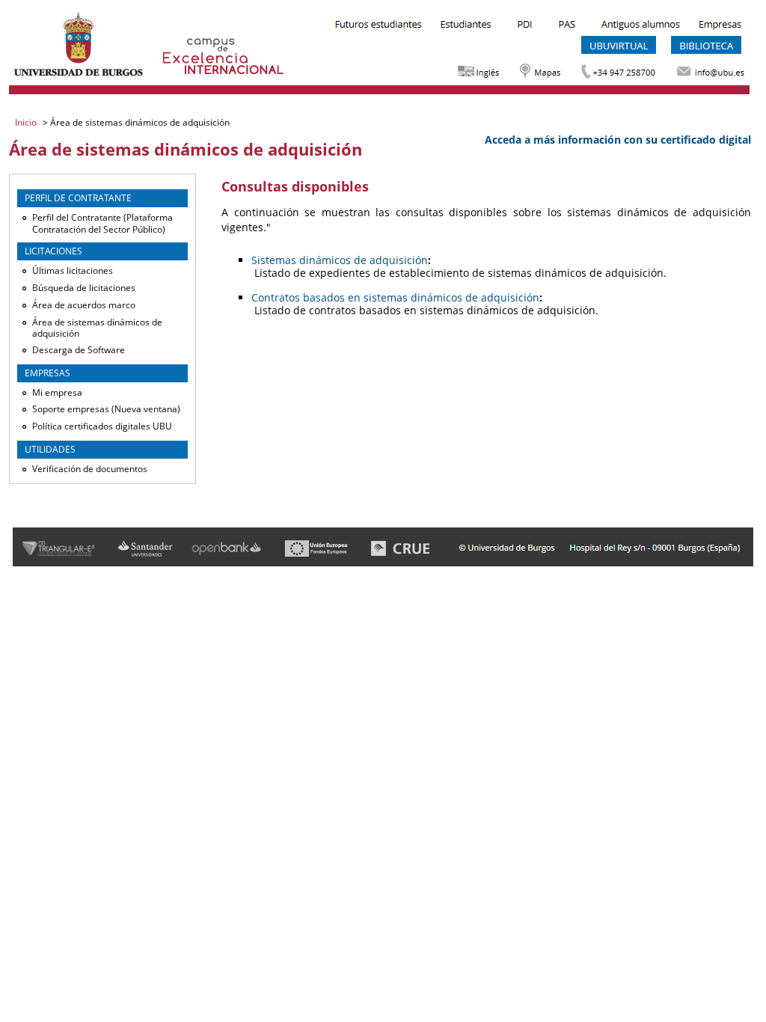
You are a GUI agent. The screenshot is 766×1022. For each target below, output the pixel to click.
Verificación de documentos (89, 468)
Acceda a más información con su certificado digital (618, 139)
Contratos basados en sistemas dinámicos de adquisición (395, 297)
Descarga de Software (78, 349)
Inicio (27, 122)
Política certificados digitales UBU (102, 426)
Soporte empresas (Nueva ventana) (106, 409)
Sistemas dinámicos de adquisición (339, 260)
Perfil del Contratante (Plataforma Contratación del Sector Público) (102, 223)
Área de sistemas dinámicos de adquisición (97, 328)
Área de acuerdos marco (83, 305)
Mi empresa (57, 392)
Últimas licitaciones (72, 270)
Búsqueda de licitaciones (83, 287)
